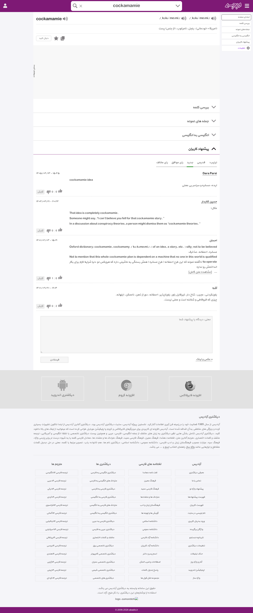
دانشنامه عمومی (149, 529)
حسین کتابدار (209, 202)
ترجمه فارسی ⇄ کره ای (57, 578)
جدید (190, 162)
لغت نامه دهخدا (149, 472)
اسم (167, 447)
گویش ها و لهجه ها (150, 513)
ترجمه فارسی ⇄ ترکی (56, 489)
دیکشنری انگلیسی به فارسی (103, 472)
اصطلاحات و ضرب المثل (149, 562)
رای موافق (177, 162)
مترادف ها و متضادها (149, 497)
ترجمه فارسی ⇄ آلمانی (57, 513)
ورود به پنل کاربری (196, 521)
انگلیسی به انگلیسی (240, 35)
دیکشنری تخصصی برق (103, 545)
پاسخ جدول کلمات (149, 570)
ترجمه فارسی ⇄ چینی (56, 570)
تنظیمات (241, 48)
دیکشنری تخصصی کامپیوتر (103, 553)
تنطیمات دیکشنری (196, 545)
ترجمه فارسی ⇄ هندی (56, 553)
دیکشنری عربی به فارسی (103, 529)
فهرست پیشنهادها (196, 497)
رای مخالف (162, 162)
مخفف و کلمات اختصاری (103, 537)
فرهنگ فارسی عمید (150, 489)
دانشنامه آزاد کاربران (150, 545)
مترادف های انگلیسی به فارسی (103, 480)
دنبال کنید (44, 38)
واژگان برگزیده (196, 529)
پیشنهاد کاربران (242, 42)
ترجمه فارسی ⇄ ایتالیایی (57, 521)
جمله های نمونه (242, 29)
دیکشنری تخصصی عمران (103, 562)
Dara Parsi (210, 173)
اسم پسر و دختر (150, 553)
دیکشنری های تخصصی (103, 578)
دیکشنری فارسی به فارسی (103, 489)
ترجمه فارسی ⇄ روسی (56, 545)
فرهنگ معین (150, 480)
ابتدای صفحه (243, 17)
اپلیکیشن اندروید (196, 570)
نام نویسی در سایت (196, 513)
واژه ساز (190, 447)
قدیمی (201, 162)
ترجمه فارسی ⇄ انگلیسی (57, 472)
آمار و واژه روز (196, 562)
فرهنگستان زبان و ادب (150, 505)
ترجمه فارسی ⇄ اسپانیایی (56, 529)
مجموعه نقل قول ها (150, 578)
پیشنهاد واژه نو (196, 489)
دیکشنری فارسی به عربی (103, 521)
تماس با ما (196, 480)
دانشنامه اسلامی (149, 521)
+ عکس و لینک (204, 359)
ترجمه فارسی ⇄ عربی (56, 480)
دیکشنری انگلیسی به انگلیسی (103, 513)
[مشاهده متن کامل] (200, 272)
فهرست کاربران (196, 505)
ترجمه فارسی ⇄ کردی (56, 497)
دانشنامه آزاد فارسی (150, 537)
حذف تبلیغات (196, 553)
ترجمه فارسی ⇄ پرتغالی (56, 537)
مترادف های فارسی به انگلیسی (103, 505)
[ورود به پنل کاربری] (5, 6)
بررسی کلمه (244, 23)
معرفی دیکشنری (196, 472)
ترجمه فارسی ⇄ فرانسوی (57, 505)
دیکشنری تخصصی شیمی (103, 570)
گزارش (40, 191)
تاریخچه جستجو (196, 537)
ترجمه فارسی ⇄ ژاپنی (56, 562)
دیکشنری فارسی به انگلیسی (103, 497)
